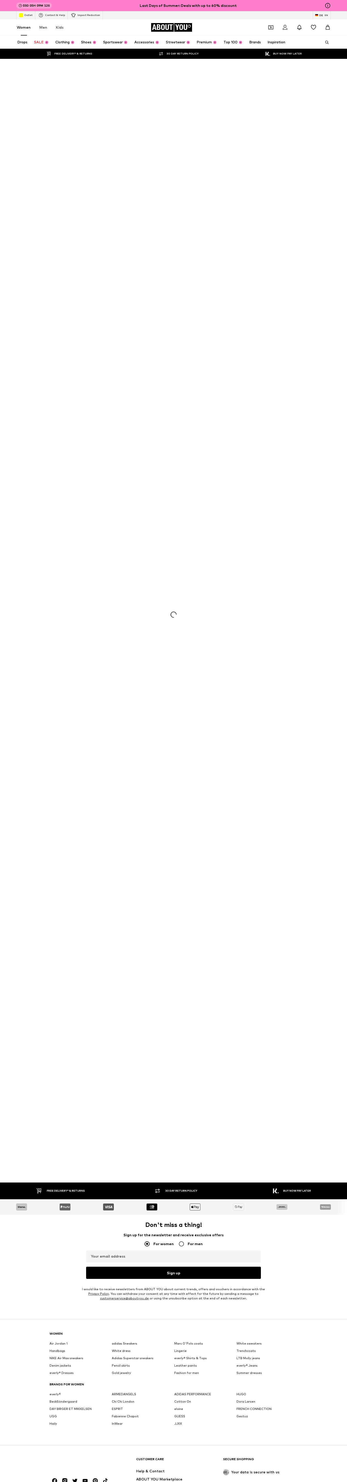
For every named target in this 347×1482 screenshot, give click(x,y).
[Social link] (55, 469)
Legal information (201, 554)
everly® (55, 382)
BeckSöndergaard (63, 390)
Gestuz (242, 404)
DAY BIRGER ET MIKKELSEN (71, 397)
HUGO (241, 382)
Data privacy (136, 554)
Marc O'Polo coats (188, 331)
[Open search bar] (325, 42)
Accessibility (233, 554)
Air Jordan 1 (59, 331)
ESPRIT (117, 397)
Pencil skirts (121, 354)
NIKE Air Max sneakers (66, 346)
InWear (117, 412)
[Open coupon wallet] (271, 27)
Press (98, 554)
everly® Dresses (62, 361)
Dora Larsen (245, 390)
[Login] (285, 27)
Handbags (57, 339)
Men (43, 27)
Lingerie (180, 339)
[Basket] (328, 27)
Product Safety (263, 554)
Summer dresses (249, 361)
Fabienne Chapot (125, 404)
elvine (178, 397)
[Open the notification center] (299, 27)
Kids (60, 27)
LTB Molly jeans (248, 346)
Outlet (28, 14)
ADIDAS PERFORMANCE (192, 382)
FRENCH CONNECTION (254, 397)
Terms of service (166, 554)
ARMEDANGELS (124, 382)
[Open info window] (328, 6)
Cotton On (182, 390)
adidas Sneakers (124, 331)
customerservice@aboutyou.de (124, 286)
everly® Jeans (247, 354)
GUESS (179, 404)
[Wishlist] (313, 27)
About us (79, 554)
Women (24, 27)
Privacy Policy (98, 282)
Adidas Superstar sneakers (132, 346)
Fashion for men (186, 361)
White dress (121, 339)
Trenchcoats (246, 339)
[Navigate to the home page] (77, 449)
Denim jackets (60, 354)
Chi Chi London (123, 390)
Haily (53, 412)
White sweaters (249, 331)
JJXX (178, 412)
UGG (53, 404)
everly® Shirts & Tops (190, 346)
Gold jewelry (121, 361)
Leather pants (185, 354)
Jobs (114, 554)
